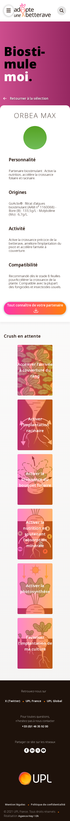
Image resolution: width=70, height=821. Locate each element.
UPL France (33, 701)
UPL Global (54, 701)
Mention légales (15, 804)
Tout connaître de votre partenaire (35, 305)
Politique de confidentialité (48, 804)
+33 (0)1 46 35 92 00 (35, 726)
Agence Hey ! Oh (28, 816)
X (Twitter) (12, 701)
